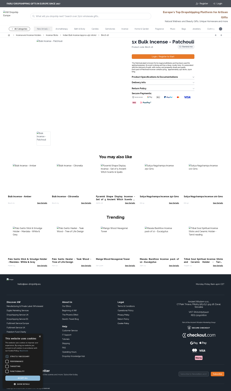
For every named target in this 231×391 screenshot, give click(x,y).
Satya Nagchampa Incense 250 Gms (159, 196)
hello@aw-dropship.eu (29, 284)
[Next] (221, 35)
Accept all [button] (23, 378)
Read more (24, 351)
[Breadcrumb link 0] (9, 35)
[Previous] (216, 35)
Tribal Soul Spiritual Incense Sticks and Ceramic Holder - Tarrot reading (203, 262)
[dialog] (23, 361)
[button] (22, 384)
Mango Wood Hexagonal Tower (113, 259)
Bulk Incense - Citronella (65, 196)
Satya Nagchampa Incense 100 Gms (203, 196)
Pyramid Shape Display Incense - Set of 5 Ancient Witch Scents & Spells (115, 199)
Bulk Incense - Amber (19, 196)
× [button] (40, 337)
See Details (42, 203)
